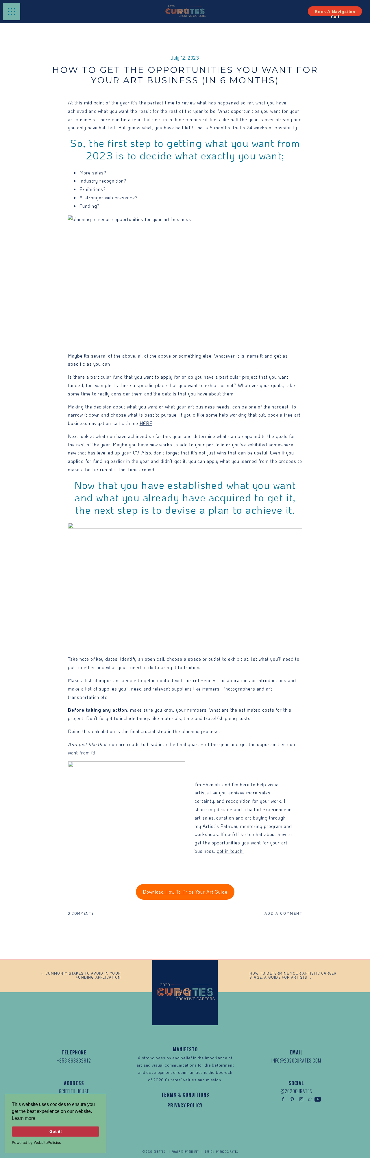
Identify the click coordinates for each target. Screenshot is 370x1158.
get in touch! (230, 851)
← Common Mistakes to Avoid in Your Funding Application (80, 975)
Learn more (23, 1118)
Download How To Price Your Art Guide (185, 892)
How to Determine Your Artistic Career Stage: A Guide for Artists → (292, 975)
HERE (146, 423)
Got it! (55, 1131)
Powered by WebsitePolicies (36, 1142)
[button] (11, 11)
